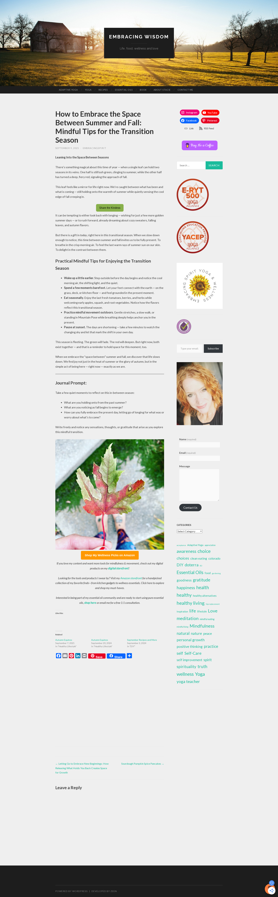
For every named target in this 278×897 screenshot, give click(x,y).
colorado (214, 558)
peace (207, 633)
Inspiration (182, 611)
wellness (185, 674)
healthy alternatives (205, 595)
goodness (184, 580)
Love (213, 610)
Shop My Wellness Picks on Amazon (110, 555)
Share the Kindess (109, 207)
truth (202, 666)
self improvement (189, 660)
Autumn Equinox (63, 639)
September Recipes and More (142, 639)
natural (183, 633)
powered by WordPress (71, 891)
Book (143, 90)
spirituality (186, 666)
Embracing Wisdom (139, 37)
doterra (192, 564)
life (192, 610)
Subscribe (213, 348)
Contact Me (185, 90)
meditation (188, 618)
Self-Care (192, 653)
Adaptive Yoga (68, 90)
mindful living (182, 627)
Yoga (88, 90)
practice (211, 646)
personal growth (191, 639)
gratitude (201, 579)
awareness (186, 551)
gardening (216, 573)
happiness (186, 587)
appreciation (210, 545)
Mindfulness (202, 626)
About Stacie (162, 90)
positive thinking (190, 646)
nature (196, 633)
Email (187, 452)
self (180, 653)
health (202, 587)
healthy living (191, 603)
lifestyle (202, 611)
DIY (180, 564)
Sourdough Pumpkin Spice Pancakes (142, 763)
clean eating (198, 558)
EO (201, 566)
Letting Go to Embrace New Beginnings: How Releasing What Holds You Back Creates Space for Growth (82, 768)
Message (184, 466)
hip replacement (213, 604)
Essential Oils (124, 90)
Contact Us (190, 507)
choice (204, 551)
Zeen (114, 891)
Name (187, 439)
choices (183, 558)
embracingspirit (94, 148)
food (208, 573)
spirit (208, 660)
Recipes (103, 90)
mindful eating (207, 619)
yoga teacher (188, 681)
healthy (184, 595)
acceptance (181, 545)
